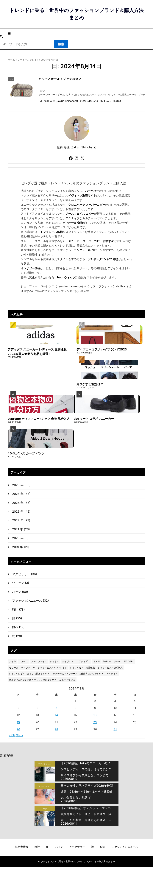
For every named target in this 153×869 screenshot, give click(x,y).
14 (56, 715)
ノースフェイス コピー (79, 213)
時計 (18, 609)
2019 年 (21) (20, 547)
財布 (18, 627)
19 (18, 722)
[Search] (1, 36)
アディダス (84, 661)
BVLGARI (128, 661)
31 (115, 729)
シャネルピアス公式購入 (110, 667)
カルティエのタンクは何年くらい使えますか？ (32, 679)
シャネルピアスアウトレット (52, 667)
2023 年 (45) (21, 511)
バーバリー (92, 191)
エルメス (23, 661)
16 (94, 715)
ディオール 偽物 (73, 222)
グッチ (117, 661)
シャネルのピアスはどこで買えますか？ (29, 673)
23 (95, 722)
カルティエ (112, 673)
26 (18, 729)
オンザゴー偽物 (30, 268)
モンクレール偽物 (51, 232)
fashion (107, 661)
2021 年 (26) (21, 529)
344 (118, 100)
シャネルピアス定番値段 (82, 667)
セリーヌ (13, 667)
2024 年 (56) (21, 503)
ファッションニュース (30, 600)
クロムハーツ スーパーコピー (86, 204)
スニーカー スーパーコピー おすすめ (91, 241)
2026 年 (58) (21, 485)
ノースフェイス (39, 661)
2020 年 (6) (20, 538)
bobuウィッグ (66, 277)
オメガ (96, 661)
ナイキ (12, 661)
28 (56, 729)
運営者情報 (21, 846)
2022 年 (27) (21, 520)
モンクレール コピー (87, 250)
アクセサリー (24, 574)
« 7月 (12, 735)
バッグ (11, 79)
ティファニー (28, 667)
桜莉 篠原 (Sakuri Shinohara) (61, 100)
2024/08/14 (91, 100)
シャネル (54, 661)
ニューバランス (67, 679)
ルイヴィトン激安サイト (80, 195)
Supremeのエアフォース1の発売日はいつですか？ (78, 673)
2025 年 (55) (21, 494)
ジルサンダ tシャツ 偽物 (103, 259)
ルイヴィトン (69, 661)
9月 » (19, 735)
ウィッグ (20, 583)
